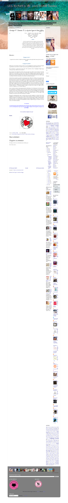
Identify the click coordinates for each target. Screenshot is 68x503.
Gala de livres (55, 336)
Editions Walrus (51, 128)
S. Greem (47, 456)
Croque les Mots (55, 309)
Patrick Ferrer (54, 452)
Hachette (51, 129)
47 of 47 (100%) (55, 178)
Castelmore (51, 124)
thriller (54, 166)
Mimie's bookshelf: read (14, 467)
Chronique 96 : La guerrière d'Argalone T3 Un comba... (49, 162)
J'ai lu (48, 130)
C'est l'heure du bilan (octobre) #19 (49, 167)
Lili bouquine (55, 380)
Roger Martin (52, 455)
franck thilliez (52, 464)
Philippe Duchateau (52, 453)
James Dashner (48, 441)
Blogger (44, 491)
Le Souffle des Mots (55, 372)
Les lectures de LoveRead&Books (32, 6)
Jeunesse (54, 157)
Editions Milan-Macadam (52, 127)
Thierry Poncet (52, 461)
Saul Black (56, 457)
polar (54, 164)
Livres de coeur (55, 318)
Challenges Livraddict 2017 (45, 22)
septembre (49, 171)
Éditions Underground (56, 139)
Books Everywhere (55, 364)
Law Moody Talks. (55, 322)
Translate (25, 495)
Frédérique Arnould (54, 438)
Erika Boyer (54, 435)
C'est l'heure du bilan (18, 22)
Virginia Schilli (52, 463)
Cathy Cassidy (53, 431)
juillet (49, 175)
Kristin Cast (56, 445)
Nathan (47, 133)
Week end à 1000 (18, 25)
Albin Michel (48, 122)
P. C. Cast (50, 452)
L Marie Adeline (53, 446)
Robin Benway (47, 455)
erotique (54, 162)
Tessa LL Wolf (54, 460)
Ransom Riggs (51, 454)
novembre (49, 154)
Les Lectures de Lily (55, 199)
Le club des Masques (55, 131)
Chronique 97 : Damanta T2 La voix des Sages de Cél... (50, 158)
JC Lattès (51, 130)
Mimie (57, 172)
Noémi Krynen (56, 451)
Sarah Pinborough (51, 457)
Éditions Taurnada (49, 139)
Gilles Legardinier (50, 440)
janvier (49, 183)
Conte (54, 149)
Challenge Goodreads (35, 22)
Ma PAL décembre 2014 (50, 240)
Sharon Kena (57, 136)
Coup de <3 (23, 134)
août (48, 173)
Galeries (38, 491)
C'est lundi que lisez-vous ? (27, 22)
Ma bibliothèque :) (51, 227)
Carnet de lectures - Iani (55, 409)
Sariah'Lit (54, 261)
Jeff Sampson (54, 441)
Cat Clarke (47, 431)
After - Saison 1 (57, 296)
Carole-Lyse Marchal (49, 430)
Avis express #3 (57, 324)
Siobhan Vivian (52, 458)
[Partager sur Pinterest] (25, 132)
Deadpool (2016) (55, 406)
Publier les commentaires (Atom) (18, 170)
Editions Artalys (55, 126)
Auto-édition (49, 123)
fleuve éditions (53, 137)
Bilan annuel (11, 22)
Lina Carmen (50, 447)
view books (57, 179)
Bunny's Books (55, 294)
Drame (54, 151)
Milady (57, 132)
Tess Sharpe (49, 460)
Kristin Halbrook (48, 446)
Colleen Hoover (51, 432)
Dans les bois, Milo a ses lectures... (55, 398)
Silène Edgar (47, 458)
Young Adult (55, 160)
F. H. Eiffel (56, 436)
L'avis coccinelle (55, 328)
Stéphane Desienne (54, 459)
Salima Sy (55, 456)
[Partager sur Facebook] (24, 132)
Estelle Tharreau (51, 436)
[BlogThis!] (22, 132)
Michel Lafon (52, 132)
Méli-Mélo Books (54, 278)
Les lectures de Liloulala (55, 418)
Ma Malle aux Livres (55, 346)
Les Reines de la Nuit (55, 233)
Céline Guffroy (14, 134)
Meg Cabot (48, 450)
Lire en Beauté (55, 405)
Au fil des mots (55, 287)
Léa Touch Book (55, 242)
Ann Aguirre (56, 428)
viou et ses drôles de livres (55, 270)
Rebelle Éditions (52, 135)
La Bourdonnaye (56, 130)
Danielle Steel (53, 433)
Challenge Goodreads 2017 (51, 265)
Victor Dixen (51, 462)
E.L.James (57, 433)
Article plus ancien (40, 168)
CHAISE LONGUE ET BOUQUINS (55, 226)
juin (48, 176)
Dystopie (54, 152)
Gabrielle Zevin (55, 439)
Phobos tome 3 (55, 319)
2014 (48, 184)
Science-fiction (55, 159)
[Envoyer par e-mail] (21, 132)
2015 (48, 151)
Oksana (47, 452)
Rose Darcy (56, 455)
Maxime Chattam (55, 449)
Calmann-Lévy (48, 124)
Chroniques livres (53, 22)
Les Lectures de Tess (55, 356)
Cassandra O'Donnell (55, 430)
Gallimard (47, 129)
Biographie (54, 145)
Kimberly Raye (52, 445)
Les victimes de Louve (55, 217)
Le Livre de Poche (49, 131)
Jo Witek (53, 442)
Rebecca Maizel (56, 454)
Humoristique (55, 156)
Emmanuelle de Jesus (49, 435)
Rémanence (53, 136)
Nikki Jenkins (51, 451)
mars (49, 180)
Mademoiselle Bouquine (55, 252)
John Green (57, 442)
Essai (54, 153)
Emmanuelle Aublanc (55, 434)
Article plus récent (13, 168)
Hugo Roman (57, 129)
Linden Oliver (55, 447)
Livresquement (55, 301)
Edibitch (55, 124)
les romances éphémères (55, 390)
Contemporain (55, 150)
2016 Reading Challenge (56, 171)
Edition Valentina (28, 134)
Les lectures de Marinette (55, 208)
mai (48, 177)
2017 (48, 148)
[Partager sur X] (23, 132)
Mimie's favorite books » (55, 472)
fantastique (33, 134)
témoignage (55, 167)
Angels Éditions (56, 122)
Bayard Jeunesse (55, 123)
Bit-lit (54, 146)
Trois (57, 400)
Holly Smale (56, 440)
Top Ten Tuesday (11, 25)
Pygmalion (48, 135)
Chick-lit (54, 147)
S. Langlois (51, 456)
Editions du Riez (56, 128)
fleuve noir (48, 137)
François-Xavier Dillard (53, 437)
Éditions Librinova (55, 138)
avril (48, 179)
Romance (54, 158)
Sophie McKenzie (49, 459)
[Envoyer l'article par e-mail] (20, 132)
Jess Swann (49, 442)
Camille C (57, 429)
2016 (48, 149)
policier (54, 165)
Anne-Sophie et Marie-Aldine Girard (50, 429)
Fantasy (54, 155)
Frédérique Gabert (50, 439)
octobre (49, 170)
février (49, 181)
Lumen (47, 132)
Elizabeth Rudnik (49, 434)
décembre (49, 152)
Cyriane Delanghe (56, 432)
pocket (50, 138)
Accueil (26, 168)
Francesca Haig (48, 437)
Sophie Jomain (57, 458)
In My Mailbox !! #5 (51, 303)
